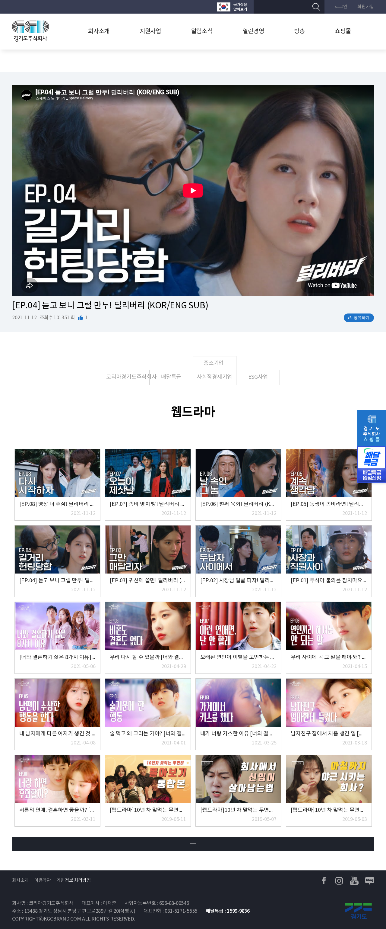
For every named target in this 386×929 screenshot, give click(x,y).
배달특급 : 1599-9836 (228, 911)
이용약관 (42, 880)
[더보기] (193, 844)
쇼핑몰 (343, 31)
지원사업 (150, 31)
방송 (299, 31)
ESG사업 (258, 377)
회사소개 (98, 31)
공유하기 (361, 317)
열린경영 (253, 31)
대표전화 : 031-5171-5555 (170, 911)
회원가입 (365, 6)
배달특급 (171, 377)
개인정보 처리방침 (74, 880)
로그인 (341, 6)
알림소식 (202, 31)
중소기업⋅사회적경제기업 (214, 365)
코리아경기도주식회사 (128, 377)
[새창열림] (232, 7)
